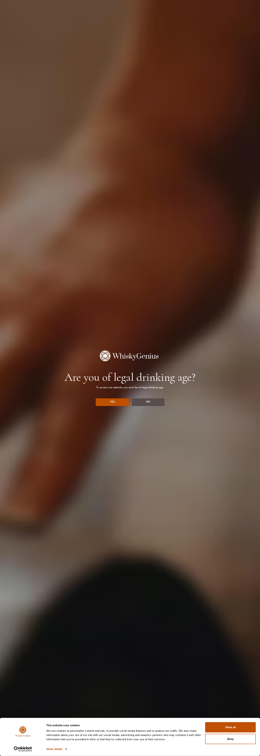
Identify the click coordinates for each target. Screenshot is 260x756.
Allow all (230, 727)
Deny (230, 738)
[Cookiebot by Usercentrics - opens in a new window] (22, 749)
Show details (54, 749)
